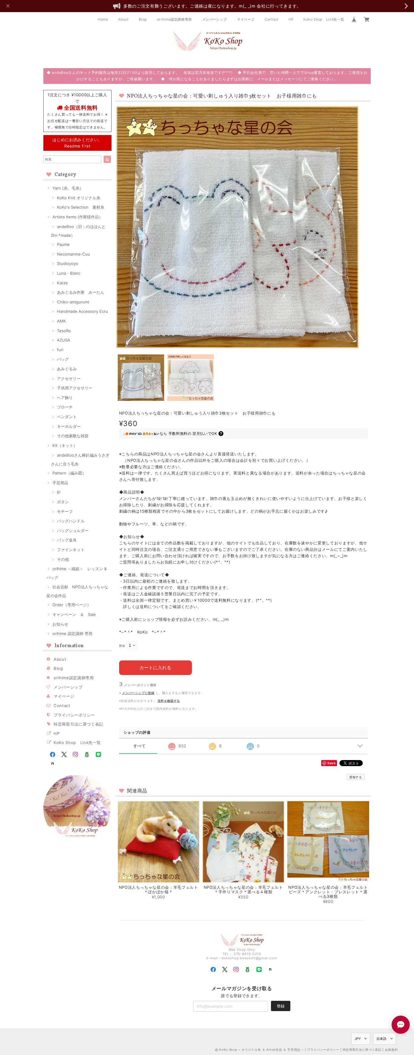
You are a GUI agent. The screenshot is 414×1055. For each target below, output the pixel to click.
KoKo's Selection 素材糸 (80, 207)
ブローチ (65, 407)
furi (60, 349)
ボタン (63, 501)
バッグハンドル (71, 520)
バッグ (63, 359)
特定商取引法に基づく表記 (78, 724)
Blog (143, 19)
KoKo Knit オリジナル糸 (78, 197)
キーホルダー (69, 426)
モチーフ (65, 511)
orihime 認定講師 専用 (72, 633)
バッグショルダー (72, 530)
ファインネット (71, 549)
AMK (61, 321)
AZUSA (63, 340)
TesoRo (64, 330)
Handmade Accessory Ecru (82, 311)
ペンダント (67, 416)
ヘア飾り (65, 397)
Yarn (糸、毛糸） (67, 188)
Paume (63, 244)
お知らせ (60, 624)
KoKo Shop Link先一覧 (323, 19)
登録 (281, 1006)
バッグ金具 (67, 539)
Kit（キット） (64, 445)
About (123, 19)
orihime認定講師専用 (174, 19)
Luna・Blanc (68, 273)
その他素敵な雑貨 (72, 435)
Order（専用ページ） (71, 604)
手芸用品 (60, 482)
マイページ (246, 19)
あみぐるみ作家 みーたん (80, 292)
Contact (272, 19)
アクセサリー (69, 378)
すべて (139, 746)
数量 (122, 646)
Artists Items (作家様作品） (77, 216)
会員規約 (391, 1049)
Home (103, 19)
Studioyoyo (67, 263)
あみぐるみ (67, 368)
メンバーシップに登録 (138, 693)
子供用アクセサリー (74, 387)
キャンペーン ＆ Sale (74, 614)
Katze (62, 282)
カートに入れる (155, 667)
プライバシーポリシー (74, 715)
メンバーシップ (214, 19)
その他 (63, 559)
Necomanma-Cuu (73, 254)
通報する (355, 777)
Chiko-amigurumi (73, 301)
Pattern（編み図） (69, 473)
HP (291, 19)
